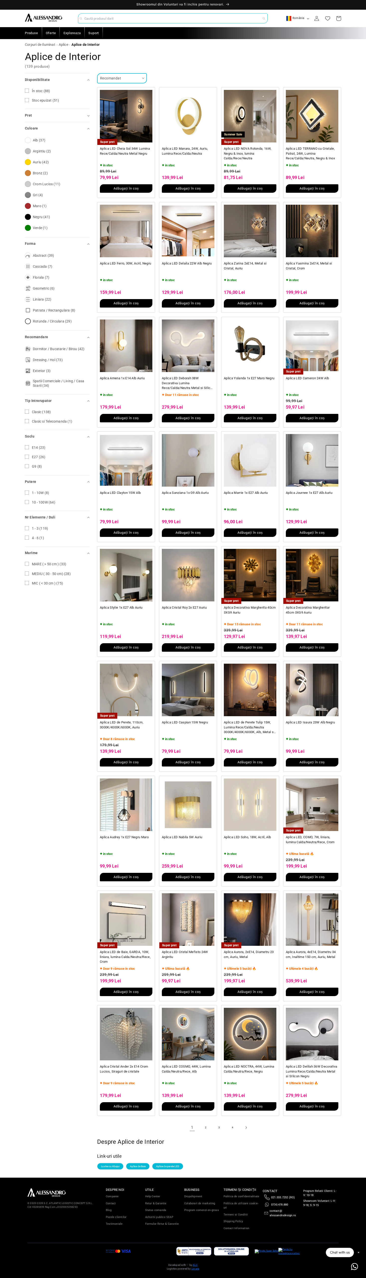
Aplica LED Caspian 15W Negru (185, 722)
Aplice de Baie (138, 1166)
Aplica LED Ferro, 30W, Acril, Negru (125, 263)
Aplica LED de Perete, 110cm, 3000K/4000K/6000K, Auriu (121, 724)
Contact (111, 1203)
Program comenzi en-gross (201, 1210)
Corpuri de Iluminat (40, 45)
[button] (57, 79)
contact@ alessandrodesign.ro (283, 1213)
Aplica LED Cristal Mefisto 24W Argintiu (185, 954)
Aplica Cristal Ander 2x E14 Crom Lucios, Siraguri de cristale (124, 1069)
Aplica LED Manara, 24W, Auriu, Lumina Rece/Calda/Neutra (185, 151)
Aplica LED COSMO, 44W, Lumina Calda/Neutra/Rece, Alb (186, 1069)
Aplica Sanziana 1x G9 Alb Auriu (185, 493)
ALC (195, 1265)
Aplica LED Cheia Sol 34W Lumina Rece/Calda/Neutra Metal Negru (125, 151)
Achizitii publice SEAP (159, 1217)
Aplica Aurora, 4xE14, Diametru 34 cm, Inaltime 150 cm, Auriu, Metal (311, 954)
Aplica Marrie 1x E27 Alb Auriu (246, 493)
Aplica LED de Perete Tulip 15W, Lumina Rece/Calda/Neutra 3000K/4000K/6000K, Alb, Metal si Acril (249, 727)
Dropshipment (193, 1196)
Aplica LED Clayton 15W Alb (120, 493)
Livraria (195, 1268)
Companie (112, 1196)
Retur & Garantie (156, 1203)
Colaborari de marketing (199, 1203)
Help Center (152, 1196)
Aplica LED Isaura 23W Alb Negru (310, 722)
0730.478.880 (279, 1204)
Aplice (63, 45)
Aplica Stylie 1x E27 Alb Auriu (121, 607)
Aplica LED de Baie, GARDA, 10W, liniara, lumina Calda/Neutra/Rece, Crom (125, 956)
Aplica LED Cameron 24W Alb (307, 378)
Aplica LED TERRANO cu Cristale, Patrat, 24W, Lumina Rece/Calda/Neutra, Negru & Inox (310, 153)
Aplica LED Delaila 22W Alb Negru (187, 263)
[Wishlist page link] (327, 18)
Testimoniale (114, 1223)
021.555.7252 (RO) (283, 1197)
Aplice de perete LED (167, 1166)
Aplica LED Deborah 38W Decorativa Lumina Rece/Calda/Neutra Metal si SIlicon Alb (188, 383)
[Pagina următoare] (246, 1127)
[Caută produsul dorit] (263, 18)
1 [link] (192, 1127)
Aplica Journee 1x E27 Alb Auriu (309, 493)
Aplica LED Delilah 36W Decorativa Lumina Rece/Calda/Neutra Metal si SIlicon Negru (311, 1071)
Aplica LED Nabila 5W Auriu (182, 837)
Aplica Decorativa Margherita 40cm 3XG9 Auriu (250, 610)
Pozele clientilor (116, 1217)
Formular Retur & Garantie (162, 1223)
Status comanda (155, 1210)
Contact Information (236, 1228)
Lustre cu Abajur (110, 1166)
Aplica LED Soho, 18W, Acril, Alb (247, 837)
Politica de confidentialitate (241, 1196)
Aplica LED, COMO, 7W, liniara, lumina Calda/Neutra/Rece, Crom (310, 839)
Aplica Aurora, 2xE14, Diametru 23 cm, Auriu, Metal (249, 954)
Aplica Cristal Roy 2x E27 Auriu (184, 607)
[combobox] (173, 18)
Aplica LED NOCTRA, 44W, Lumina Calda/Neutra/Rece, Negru (249, 1069)
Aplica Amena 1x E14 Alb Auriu (122, 378)
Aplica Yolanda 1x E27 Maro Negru (249, 378)
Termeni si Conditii (236, 1214)
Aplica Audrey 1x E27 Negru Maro (124, 837)
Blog (109, 1210)
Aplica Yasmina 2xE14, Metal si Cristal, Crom (309, 265)
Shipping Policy (233, 1221)
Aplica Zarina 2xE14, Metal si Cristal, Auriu (245, 265)
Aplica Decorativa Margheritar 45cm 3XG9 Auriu (308, 610)
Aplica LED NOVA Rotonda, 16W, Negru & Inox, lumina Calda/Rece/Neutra (247, 153)
